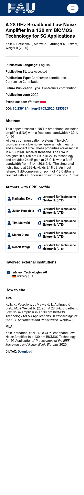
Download (25, 351)
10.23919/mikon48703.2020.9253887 (40, 108)
